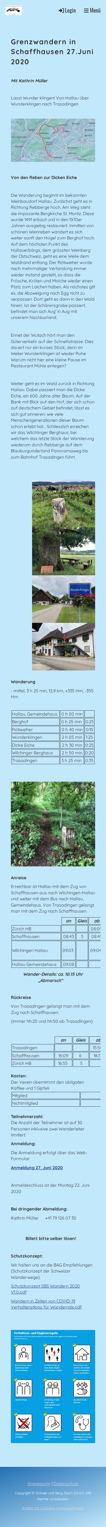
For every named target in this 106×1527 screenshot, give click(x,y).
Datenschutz (66, 1483)
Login (70, 10)
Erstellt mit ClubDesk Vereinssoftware (53, 1508)
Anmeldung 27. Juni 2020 (37, 1167)
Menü (95, 10)
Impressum (39, 1483)
